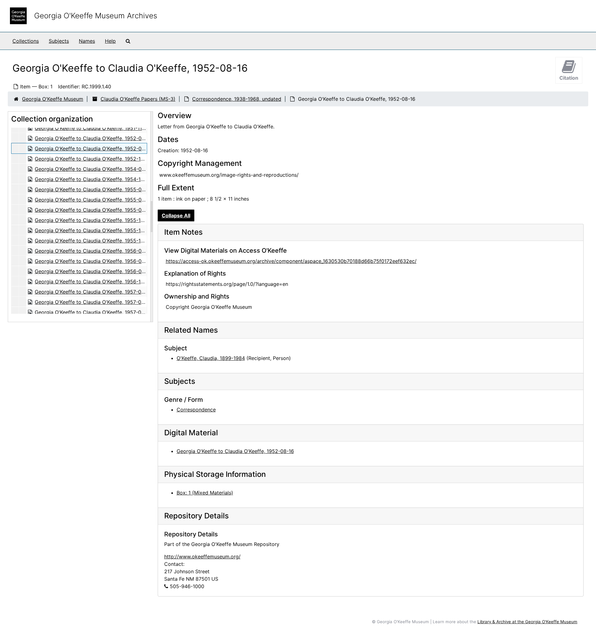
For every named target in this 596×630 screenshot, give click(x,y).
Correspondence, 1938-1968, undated (236, 99)
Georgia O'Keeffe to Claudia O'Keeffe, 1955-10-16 (93, 220)
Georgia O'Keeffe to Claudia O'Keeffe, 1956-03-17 (93, 261)
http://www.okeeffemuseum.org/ (202, 556)
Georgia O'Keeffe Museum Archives (95, 15)
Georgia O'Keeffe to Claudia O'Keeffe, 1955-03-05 (94, 189)
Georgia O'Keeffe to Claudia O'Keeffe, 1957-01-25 (93, 292)
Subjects (59, 41)
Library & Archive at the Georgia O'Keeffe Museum (527, 621)
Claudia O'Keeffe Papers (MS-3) (138, 99)
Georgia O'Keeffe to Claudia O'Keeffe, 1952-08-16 (93, 148)
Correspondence (196, 409)
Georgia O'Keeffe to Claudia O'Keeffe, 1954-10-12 (93, 179)
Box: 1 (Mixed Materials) (205, 493)
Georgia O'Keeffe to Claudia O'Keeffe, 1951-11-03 (92, 128)
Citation (568, 78)
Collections (25, 41)
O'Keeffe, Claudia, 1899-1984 (211, 358)
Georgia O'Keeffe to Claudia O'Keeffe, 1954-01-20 (93, 169)
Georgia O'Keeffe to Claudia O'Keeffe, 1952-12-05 (93, 159)
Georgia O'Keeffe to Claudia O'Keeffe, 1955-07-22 (93, 200)
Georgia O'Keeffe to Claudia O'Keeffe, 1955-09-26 (94, 210)
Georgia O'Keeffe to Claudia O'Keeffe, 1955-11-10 (92, 240)
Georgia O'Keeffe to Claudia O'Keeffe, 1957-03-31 (93, 312)
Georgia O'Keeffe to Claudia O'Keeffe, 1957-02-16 (93, 302)
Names (87, 41)
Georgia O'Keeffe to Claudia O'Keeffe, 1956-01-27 (93, 251)
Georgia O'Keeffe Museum (52, 99)
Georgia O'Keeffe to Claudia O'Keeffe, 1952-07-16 (93, 138)
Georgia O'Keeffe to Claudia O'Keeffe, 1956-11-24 (93, 281)
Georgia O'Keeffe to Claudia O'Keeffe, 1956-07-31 (93, 271)
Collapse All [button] (176, 215)
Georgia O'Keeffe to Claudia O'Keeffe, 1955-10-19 (93, 230)
